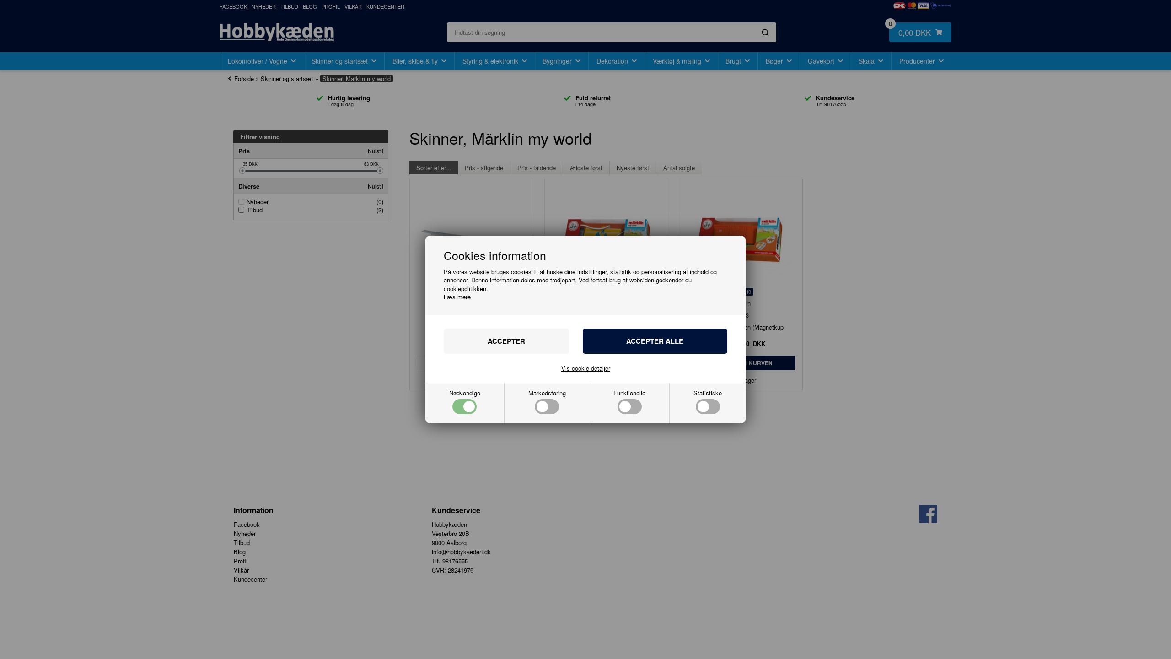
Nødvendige (464, 393)
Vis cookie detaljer (585, 368)
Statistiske (707, 393)
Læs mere (457, 296)
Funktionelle (629, 393)
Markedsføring (547, 393)
